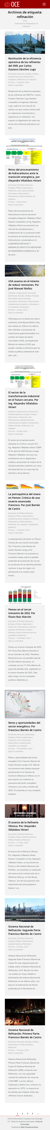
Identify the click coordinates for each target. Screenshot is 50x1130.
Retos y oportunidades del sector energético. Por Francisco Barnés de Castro (24, 726)
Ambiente (12, 293)
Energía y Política (31, 74)
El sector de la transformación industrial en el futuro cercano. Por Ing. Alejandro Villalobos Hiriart (23, 400)
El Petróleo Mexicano (16, 74)
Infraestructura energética (18, 304)
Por (11, 82)
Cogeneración (21, 293)
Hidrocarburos (23, 194)
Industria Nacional (15, 77)
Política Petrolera (25, 196)
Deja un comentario (15, 85)
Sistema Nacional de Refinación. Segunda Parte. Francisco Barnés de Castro (24, 930)
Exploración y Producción (18, 417)
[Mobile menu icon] (44, 4)
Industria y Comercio (30, 519)
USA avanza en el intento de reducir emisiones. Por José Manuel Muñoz (23, 284)
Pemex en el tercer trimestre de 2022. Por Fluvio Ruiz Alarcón (21, 613)
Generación (22, 301)
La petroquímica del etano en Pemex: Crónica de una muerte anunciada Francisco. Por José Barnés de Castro (24, 501)
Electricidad (12, 296)
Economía (12, 185)
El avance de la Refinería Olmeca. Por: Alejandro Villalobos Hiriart (23, 826)
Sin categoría (31, 80)
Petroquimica (13, 196)
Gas (19, 191)
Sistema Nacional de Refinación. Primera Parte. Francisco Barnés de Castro (24, 1033)
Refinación (21, 80)
